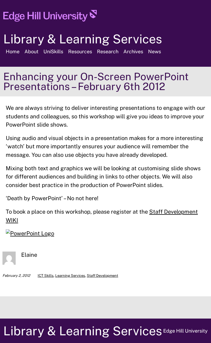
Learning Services (70, 276)
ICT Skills (46, 276)
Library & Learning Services (82, 39)
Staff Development (102, 276)
